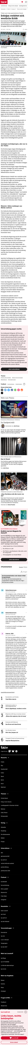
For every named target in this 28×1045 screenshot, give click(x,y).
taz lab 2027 (4, 947)
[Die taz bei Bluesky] (13, 752)
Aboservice (4, 1005)
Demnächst (4, 932)
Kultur (2, 772)
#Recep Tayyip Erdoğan (17, 377)
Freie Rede (4, 896)
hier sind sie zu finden (7, 582)
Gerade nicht (20, 1012)
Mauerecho (4, 892)
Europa (13, 9)
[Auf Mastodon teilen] (5, 390)
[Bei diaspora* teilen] (18, 390)
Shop (2, 987)
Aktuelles (3, 827)
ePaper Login (4, 1009)
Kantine (3, 984)
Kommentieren (10, 384)
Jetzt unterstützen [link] (14, 369)
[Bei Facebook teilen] (12, 390)
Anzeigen (3, 991)
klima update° (4, 889)
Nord (2, 783)
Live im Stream (5, 939)
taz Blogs (3, 958)
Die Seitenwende (5, 834)
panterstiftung (5, 867)
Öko (2, 765)
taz (4, 747)
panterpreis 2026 (5, 870)
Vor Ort (3, 936)
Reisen (2, 980)
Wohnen (3, 809)
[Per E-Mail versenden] (2, 390)
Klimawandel (4, 816)
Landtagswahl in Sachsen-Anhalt (9, 805)
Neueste (21, 567)
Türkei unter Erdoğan (21, 9)
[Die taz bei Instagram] (16, 752)
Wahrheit (3, 787)
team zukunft (4, 910)
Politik (8, 9)
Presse (3, 841)
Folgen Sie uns (4, 751)
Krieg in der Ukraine (6, 802)
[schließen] (25, 1012)
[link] (4, 6)
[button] (26, 2)
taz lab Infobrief (5, 921)
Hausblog (3, 831)
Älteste (25, 567)
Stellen (3, 838)
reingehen (3, 899)
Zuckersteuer (4, 798)
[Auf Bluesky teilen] (8, 390)
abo (2, 852)
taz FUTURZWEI (5, 962)
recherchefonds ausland (7, 863)
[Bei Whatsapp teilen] (15, 390)
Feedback (3, 1002)
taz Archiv (3, 969)
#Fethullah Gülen (12, 379)
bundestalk (4, 881)
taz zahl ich (4, 860)
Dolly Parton (4, 812)
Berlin (2, 780)
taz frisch (3, 914)
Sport (2, 776)
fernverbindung (5, 885)
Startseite (3, 9)
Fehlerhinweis (19, 384)
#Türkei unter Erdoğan (6, 377)
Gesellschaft (4, 769)
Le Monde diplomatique (7, 965)
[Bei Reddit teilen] (22, 390)
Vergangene (4, 943)
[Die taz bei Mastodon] (10, 752)
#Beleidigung (4, 379)
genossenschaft (5, 856)
